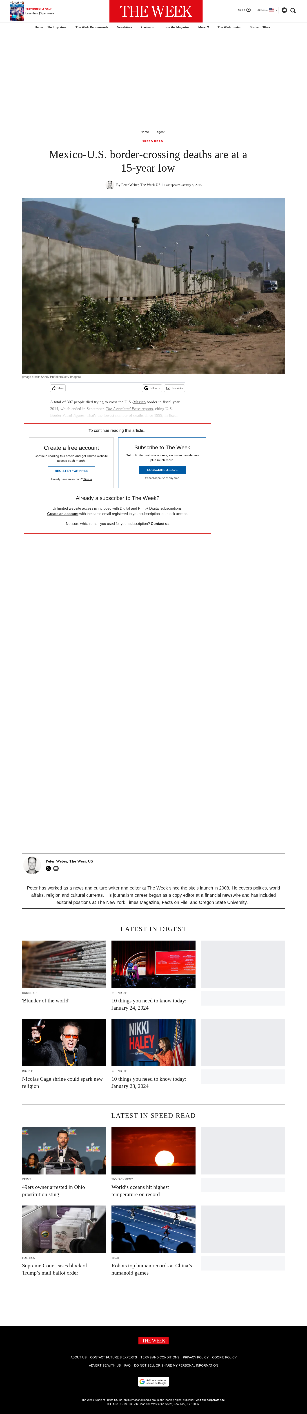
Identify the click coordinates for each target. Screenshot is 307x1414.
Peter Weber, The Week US (140, 185)
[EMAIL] (57, 868)
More (202, 27)
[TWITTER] (49, 868)
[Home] (38, 27)
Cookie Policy (224, 1357)
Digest (160, 132)
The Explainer (57, 27)
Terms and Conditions (159, 1357)
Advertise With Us (105, 1365)
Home (144, 132)
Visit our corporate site (210, 1400)
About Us (79, 1357)
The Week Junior (229, 27)
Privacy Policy (196, 1357)
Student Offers (260, 27)
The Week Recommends (92, 27)
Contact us (160, 524)
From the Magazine (175, 27)
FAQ (127, 1365)
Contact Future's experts (113, 1357)
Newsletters (124, 27)
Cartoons (147, 27)
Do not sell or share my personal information (176, 1365)
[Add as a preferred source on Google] (153, 1382)
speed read (152, 141)
